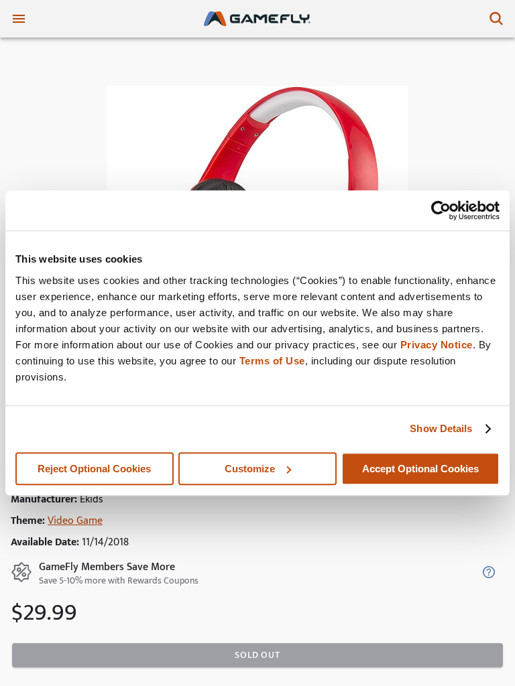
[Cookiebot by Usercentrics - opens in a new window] (441, 210)
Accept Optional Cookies (420, 468)
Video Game (75, 521)
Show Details (441, 428)
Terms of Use (272, 360)
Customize (250, 468)
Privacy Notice (436, 344)
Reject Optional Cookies (94, 468)
